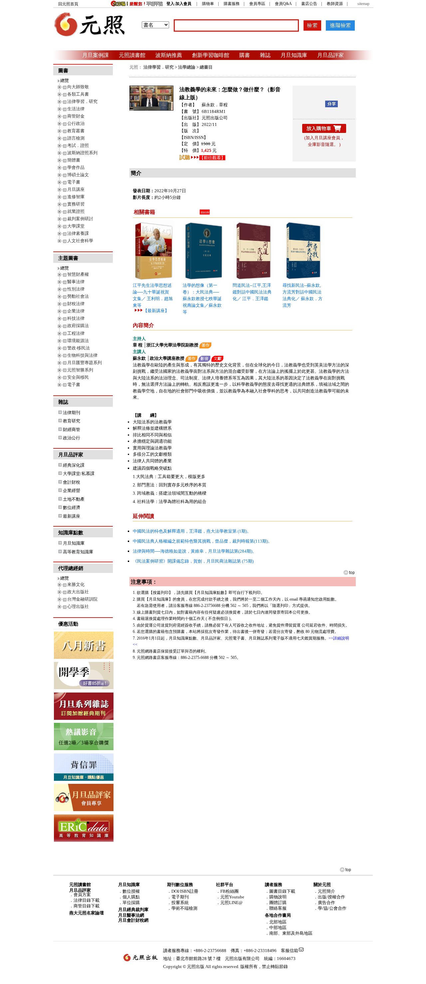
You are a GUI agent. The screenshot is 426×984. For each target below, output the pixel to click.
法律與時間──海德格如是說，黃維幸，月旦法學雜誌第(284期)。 (195, 551)
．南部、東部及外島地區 (289, 933)
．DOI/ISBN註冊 (182, 891)
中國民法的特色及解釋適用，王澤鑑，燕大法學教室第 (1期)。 (192, 531)
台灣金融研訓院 (82, 599)
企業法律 (76, 310)
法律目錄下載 (87, 900)
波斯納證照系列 (82, 152)
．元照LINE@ (229, 902)
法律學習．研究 (82, 101)
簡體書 (73, 160)
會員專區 (257, 3)
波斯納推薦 (168, 55)
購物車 (208, 3)
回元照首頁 (68, 4)
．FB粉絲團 (227, 891)
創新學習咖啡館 (210, 55)
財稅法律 (76, 303)
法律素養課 (78, 233)
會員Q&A (283, 3)
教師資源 (335, 3)
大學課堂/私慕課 (79, 473)
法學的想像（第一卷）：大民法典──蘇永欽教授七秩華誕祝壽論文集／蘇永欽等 (202, 298)
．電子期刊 (178, 896)
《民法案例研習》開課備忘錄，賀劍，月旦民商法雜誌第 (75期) (193, 561)
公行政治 (76, 123)
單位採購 (131, 902)
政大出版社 (78, 591)
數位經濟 (71, 507)
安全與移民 (78, 377)
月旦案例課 (95, 55)
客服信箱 (289, 950)
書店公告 (309, 3)
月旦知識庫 (294, 55)
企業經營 (71, 490)
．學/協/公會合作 (330, 908)
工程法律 (76, 333)
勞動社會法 (78, 296)
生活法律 (76, 108)
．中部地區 (276, 927)
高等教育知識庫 (78, 551)
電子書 (73, 182)
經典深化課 (74, 465)
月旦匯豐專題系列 (84, 362)
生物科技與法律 (82, 355)
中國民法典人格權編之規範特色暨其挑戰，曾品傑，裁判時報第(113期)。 (202, 541)
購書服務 (232, 3)
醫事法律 (76, 281)
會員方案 (82, 894)
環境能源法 (78, 340)
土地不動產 (74, 499)
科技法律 (76, 318)
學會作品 (76, 167)
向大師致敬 (78, 86)
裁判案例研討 (80, 218)
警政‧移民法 (78, 347)
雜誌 (265, 55)
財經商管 (71, 429)
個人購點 (131, 896)
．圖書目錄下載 (280, 891)
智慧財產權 (78, 274)
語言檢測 (76, 138)
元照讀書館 (132, 55)
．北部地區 (276, 921)
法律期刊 (71, 412)
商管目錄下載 (87, 905)
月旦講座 (76, 189)
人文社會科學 (80, 240)
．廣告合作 (324, 902)
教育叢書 (76, 130)
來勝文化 (76, 584)
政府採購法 (78, 325)
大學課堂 (76, 226)
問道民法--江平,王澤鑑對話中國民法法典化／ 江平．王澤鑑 (252, 292)
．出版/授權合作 (329, 896)
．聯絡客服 (276, 908)
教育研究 (71, 420)
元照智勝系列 (80, 369)
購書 (244, 55)
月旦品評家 (330, 55)
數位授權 (131, 891)
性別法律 (76, 288)
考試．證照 (78, 145)
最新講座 (71, 516)
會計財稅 (71, 482)
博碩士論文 (78, 174)
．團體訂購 (276, 902)
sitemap (363, 3)
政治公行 (71, 437)
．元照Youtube (230, 896)
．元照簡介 (324, 891)
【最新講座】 (156, 310)
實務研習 (76, 204)
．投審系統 (178, 902)
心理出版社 (78, 606)
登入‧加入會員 (178, 3)
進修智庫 (76, 196)
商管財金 (76, 116)
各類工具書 (78, 94)
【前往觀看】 (212, 157)
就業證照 (76, 211)
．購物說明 (276, 896)
